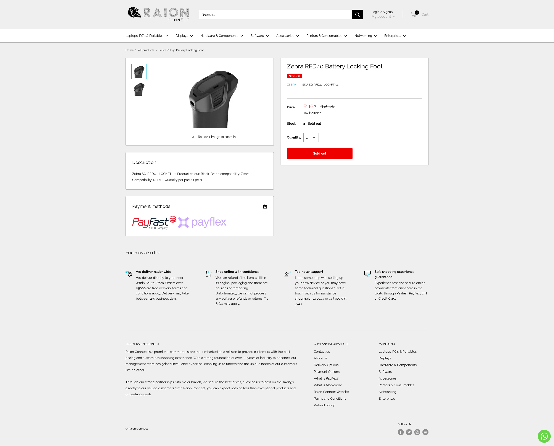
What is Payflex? (326, 378)
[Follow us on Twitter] (409, 432)
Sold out (319, 153)
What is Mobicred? (327, 385)
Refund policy (324, 405)
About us (320, 358)
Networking (363, 36)
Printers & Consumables (324, 36)
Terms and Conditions (330, 399)
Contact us (322, 352)
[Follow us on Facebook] (401, 432)
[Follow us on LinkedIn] (425, 432)
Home (130, 50)
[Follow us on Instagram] (417, 432)
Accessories (285, 36)
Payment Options (327, 372)
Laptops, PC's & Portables (144, 36)
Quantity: (294, 137)
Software (257, 36)
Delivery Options (326, 365)
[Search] (357, 14)
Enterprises (392, 36)
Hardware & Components (219, 36)
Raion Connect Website (331, 392)
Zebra (291, 84)
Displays (182, 36)
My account (382, 17)
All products (146, 50)
